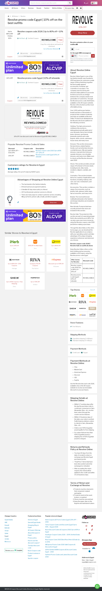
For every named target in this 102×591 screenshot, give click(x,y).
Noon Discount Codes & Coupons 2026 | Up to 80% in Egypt (62, 531)
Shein (14, 286)
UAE (6, 522)
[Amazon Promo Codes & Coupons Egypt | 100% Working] (72, 315)
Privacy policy (32, 538)
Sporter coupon (33, 558)
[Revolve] (83, 20)
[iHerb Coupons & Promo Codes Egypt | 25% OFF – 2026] (14, 241)
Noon (56, 248)
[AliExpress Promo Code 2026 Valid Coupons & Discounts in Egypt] (56, 259)
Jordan (7, 539)
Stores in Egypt (33, 520)
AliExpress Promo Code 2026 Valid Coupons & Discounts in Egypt (60, 546)
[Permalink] (18, 53)
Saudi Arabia (9, 520)
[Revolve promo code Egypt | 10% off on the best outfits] (35, 120)
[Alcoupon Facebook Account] (86, 529)
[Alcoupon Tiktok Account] (92, 529)
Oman (7, 530)
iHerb (14, 248)
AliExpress (56, 266)
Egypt (6, 536)
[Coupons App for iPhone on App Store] (81, 8)
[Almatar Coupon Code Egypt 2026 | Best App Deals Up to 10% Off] (82, 315)
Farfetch (35, 284)
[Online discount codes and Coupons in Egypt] (8, 16)
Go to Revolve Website (51, 49)
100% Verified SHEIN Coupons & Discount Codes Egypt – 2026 (61, 551)
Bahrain (7, 528)
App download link (89, 544)
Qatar (6, 533)
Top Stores (75, 290)
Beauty (39, 8)
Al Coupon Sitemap (34, 530)
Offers (23, 8)
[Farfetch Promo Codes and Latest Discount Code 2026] (35, 278)
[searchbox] (48, 3)
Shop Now (82, 33)
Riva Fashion (35, 268)
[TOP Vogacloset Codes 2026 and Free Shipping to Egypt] (92, 315)
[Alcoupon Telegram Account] (89, 533)
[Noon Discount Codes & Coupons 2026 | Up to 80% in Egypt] (56, 241)
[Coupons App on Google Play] (77, 8)
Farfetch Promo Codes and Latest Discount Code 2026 (61, 556)
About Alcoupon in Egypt (34, 534)
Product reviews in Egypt (34, 554)
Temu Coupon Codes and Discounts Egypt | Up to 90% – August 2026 (61, 526)
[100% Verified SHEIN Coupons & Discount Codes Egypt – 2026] (14, 278)
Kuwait (7, 525)
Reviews (31, 8)
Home (7, 8)
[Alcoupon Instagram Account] (86, 526)
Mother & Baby (57, 8)
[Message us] (97, 586)
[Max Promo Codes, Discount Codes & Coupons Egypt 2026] (92, 308)
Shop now (53, 202)
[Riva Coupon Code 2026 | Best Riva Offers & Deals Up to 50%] (35, 259)
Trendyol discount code (34, 547)
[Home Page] (12, 3)
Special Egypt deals (34, 522)
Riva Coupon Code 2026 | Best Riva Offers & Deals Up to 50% (62, 541)
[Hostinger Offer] (35, 67)
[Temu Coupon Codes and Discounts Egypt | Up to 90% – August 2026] (35, 241)
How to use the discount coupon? (34, 542)
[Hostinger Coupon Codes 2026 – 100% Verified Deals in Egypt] (14, 259)
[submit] (93, 56)
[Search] (69, 3)
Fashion (46, 8)
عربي (86, 3)
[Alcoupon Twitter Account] (92, 526)
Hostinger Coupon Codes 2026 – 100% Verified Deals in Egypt (62, 536)
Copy (60, 40)
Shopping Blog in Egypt (33, 526)
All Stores (15, 8)
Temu (35, 248)
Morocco (8, 541)
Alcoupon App (69, 8)
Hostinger (14, 268)
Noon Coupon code (34, 550)
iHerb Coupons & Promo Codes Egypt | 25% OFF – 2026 (61, 521)
